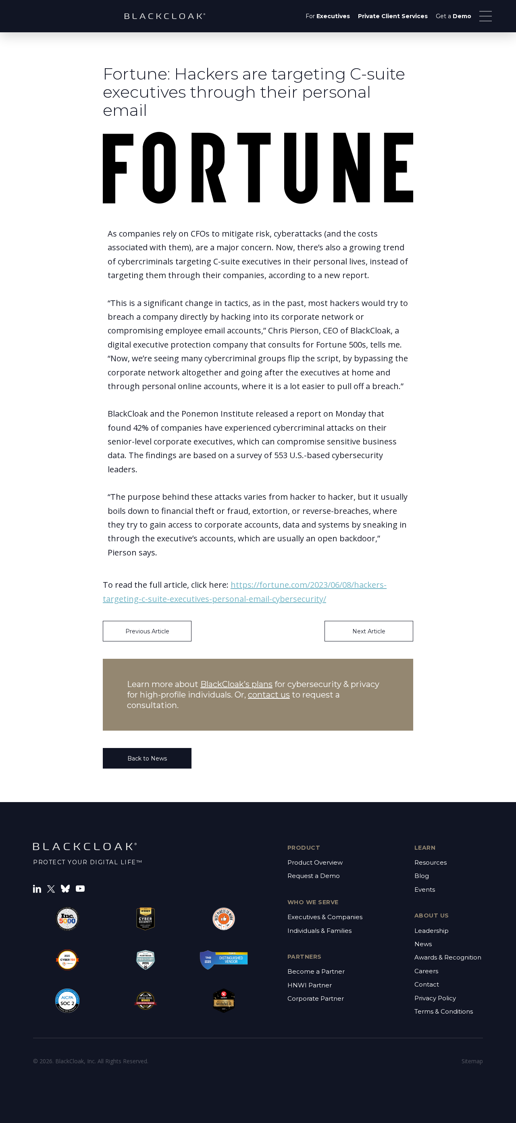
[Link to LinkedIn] (37, 888)
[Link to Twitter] (51, 888)
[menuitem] (328, 15)
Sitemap (472, 1061)
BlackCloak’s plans (236, 684)
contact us (269, 695)
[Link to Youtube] (80, 888)
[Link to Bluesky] (65, 888)
